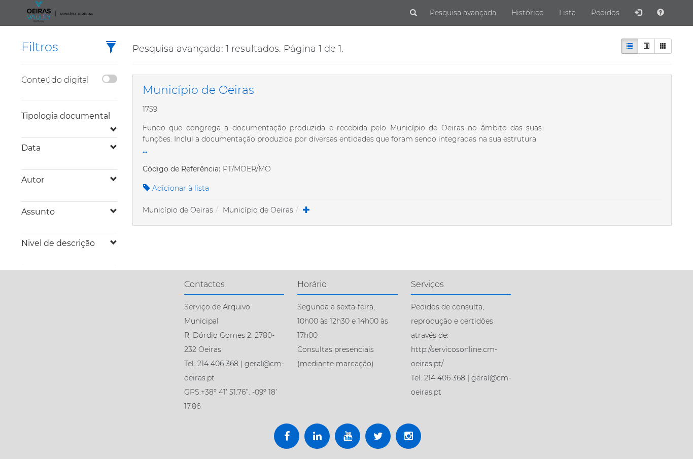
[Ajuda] (660, 12)
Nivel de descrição (58, 243)
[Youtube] (347, 436)
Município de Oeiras (178, 210)
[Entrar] (638, 12)
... (145, 150)
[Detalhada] (646, 46)
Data (31, 148)
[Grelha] (663, 46)
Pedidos (605, 12)
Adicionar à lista (179, 188)
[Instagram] (408, 436)
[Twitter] (378, 436)
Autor (32, 180)
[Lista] (629, 46)
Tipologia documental (65, 116)
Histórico (527, 12)
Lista (567, 12)
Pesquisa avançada (463, 12)
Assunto (38, 212)
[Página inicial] (58, 11)
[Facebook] (286, 436)
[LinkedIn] (317, 436)
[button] (111, 48)
